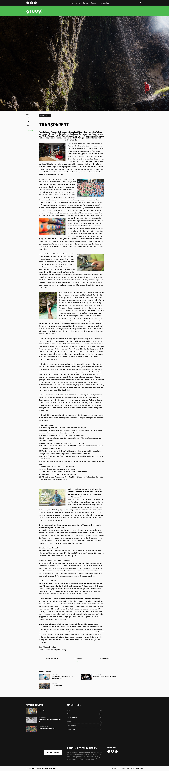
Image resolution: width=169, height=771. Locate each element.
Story (48, 115)
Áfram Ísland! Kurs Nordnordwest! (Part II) (50, 720)
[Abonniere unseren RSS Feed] (35, 2)
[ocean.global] (53, 754)
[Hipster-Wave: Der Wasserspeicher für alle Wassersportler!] (44, 677)
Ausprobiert (42, 711)
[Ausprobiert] (31, 711)
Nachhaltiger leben (57, 685)
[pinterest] (28, 125)
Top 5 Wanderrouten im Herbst (47, 728)
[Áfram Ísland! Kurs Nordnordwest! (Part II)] (31, 720)
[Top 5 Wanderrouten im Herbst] (31, 729)
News (42, 115)
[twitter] (28, 121)
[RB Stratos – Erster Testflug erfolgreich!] (86, 677)
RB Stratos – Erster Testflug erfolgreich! (104, 676)
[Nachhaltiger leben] (44, 686)
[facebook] (28, 117)
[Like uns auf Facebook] (27, 2)
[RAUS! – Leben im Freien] (34, 13)
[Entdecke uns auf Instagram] (31, 2)
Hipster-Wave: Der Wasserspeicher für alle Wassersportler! (62, 677)
